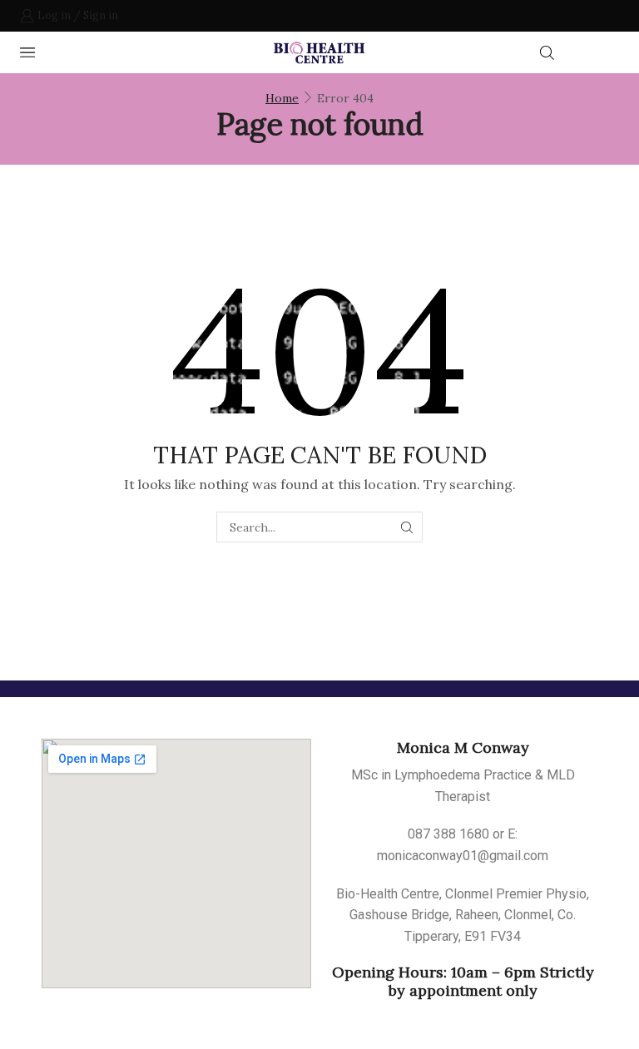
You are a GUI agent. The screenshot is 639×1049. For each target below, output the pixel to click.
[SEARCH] (407, 527)
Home (282, 98)
